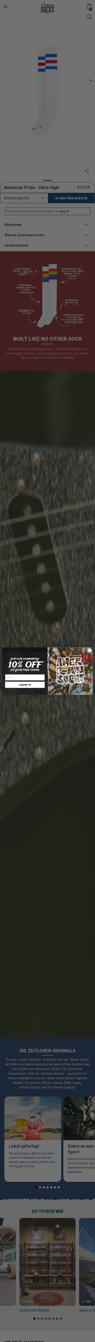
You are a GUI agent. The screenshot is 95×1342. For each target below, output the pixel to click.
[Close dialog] (90, 650)
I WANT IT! (25, 684)
